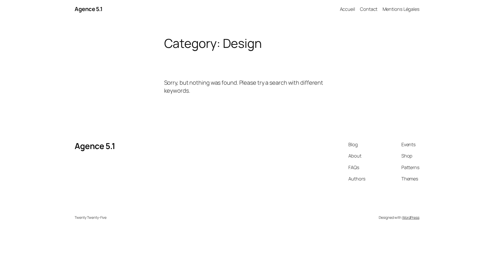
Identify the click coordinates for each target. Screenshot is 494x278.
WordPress (410, 217)
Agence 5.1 (88, 9)
